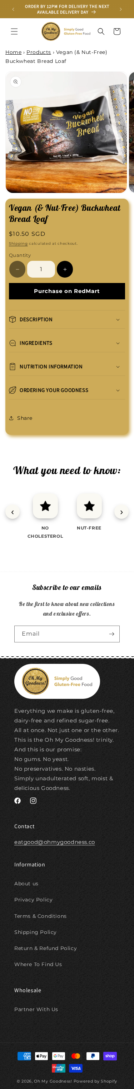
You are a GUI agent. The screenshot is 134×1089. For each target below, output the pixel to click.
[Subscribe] (111, 634)
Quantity (20, 255)
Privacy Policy (33, 899)
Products (38, 52)
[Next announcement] (121, 9)
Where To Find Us (38, 964)
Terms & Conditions (40, 916)
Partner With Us (36, 1009)
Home (13, 52)
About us (26, 883)
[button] (14, 31)
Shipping (18, 243)
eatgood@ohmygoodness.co (54, 842)
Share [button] (25, 418)
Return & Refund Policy (45, 948)
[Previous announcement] (13, 9)
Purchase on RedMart (67, 291)
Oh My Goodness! (53, 1081)
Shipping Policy (35, 932)
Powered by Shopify (96, 1081)
